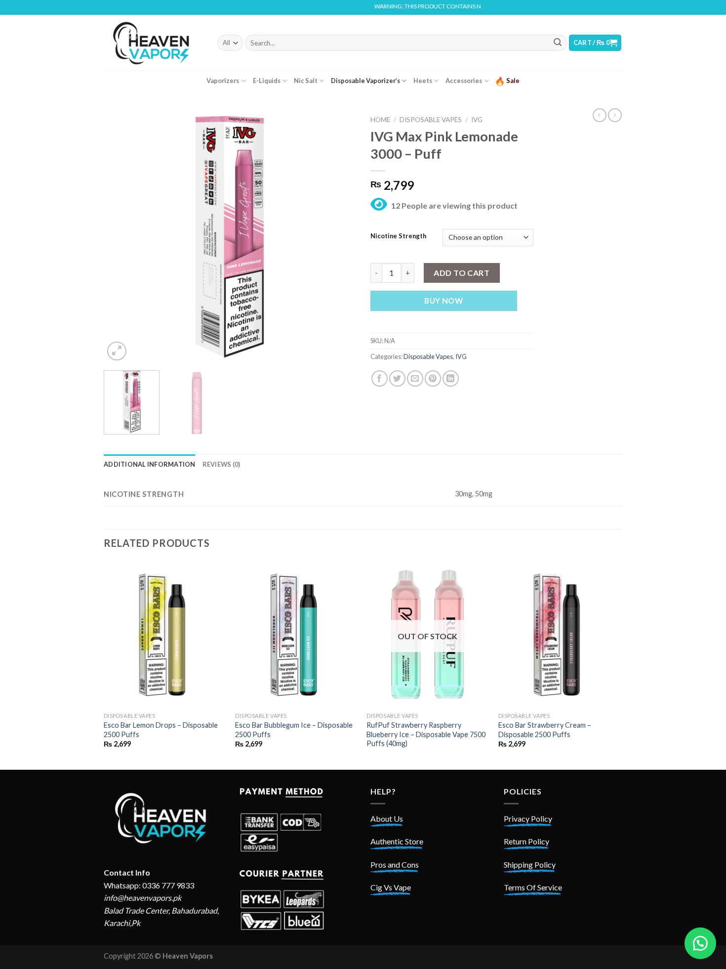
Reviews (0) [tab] (221, 464)
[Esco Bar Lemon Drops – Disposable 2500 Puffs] (165, 634)
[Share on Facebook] (379, 378)
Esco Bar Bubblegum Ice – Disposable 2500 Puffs (294, 730)
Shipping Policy (530, 864)
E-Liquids (267, 81)
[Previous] (121, 237)
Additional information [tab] (150, 464)
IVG (477, 120)
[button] (700, 943)
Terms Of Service (533, 887)
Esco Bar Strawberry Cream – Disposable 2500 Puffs (544, 730)
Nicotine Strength (398, 236)
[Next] (338, 237)
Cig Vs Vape (390, 887)
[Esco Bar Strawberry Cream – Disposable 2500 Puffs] (559, 634)
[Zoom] (116, 351)
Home (380, 120)
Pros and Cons (394, 864)
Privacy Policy (528, 818)
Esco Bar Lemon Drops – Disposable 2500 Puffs (161, 730)
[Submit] (557, 43)
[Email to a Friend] (415, 378)
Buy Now (443, 300)
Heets (422, 81)
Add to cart (461, 272)
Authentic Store (396, 841)
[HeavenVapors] (153, 42)
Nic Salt (306, 81)
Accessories (463, 81)
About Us (386, 818)
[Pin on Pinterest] (433, 378)
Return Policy (526, 841)
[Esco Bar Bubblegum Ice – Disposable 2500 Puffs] (296, 634)
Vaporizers (222, 81)
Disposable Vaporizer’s (365, 81)
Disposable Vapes (431, 120)
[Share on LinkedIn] (451, 378)
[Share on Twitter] (397, 378)
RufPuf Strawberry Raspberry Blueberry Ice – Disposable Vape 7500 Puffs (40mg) (425, 734)
